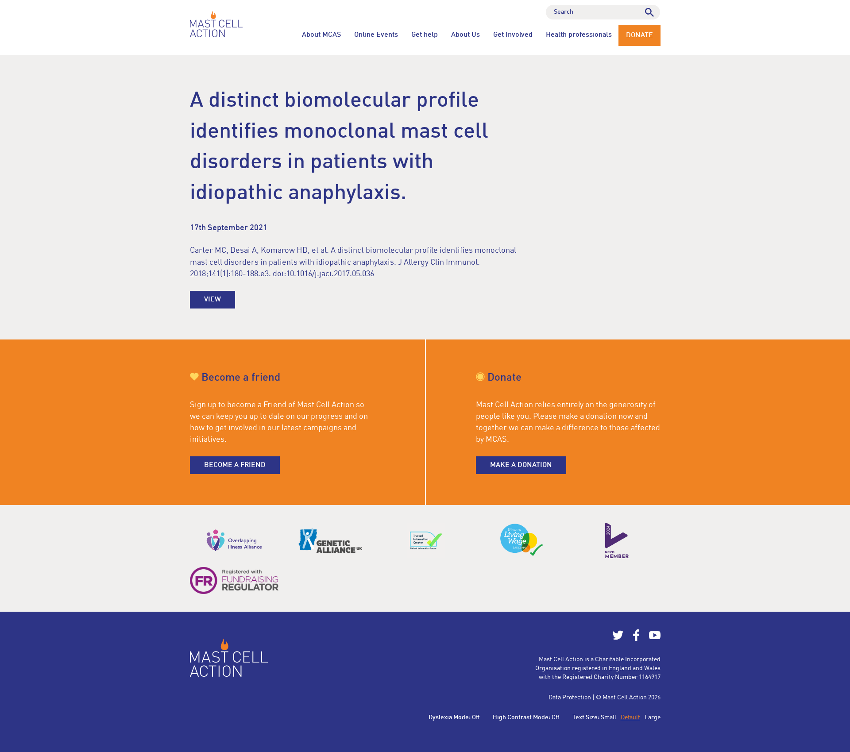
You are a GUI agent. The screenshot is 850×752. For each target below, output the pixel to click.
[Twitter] (618, 639)
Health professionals (579, 35)
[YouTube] (655, 639)
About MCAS (321, 35)
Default (630, 717)
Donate (639, 35)
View (212, 299)
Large (653, 717)
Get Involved (513, 35)
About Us (465, 35)
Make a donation (521, 465)
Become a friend (235, 465)
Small (608, 717)
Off (475, 717)
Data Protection (570, 697)
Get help (424, 35)
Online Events (376, 35)
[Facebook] (636, 639)
